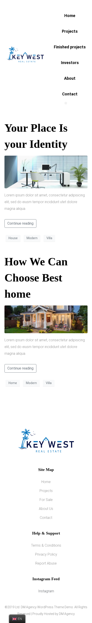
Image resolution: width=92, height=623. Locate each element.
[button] (66, 103)
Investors (70, 62)
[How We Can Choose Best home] (46, 319)
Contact (69, 94)
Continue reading (20, 223)
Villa (49, 238)
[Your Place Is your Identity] (46, 172)
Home (69, 15)
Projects (70, 31)
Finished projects (70, 47)
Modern (32, 238)
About (69, 78)
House (13, 238)
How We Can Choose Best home (36, 277)
